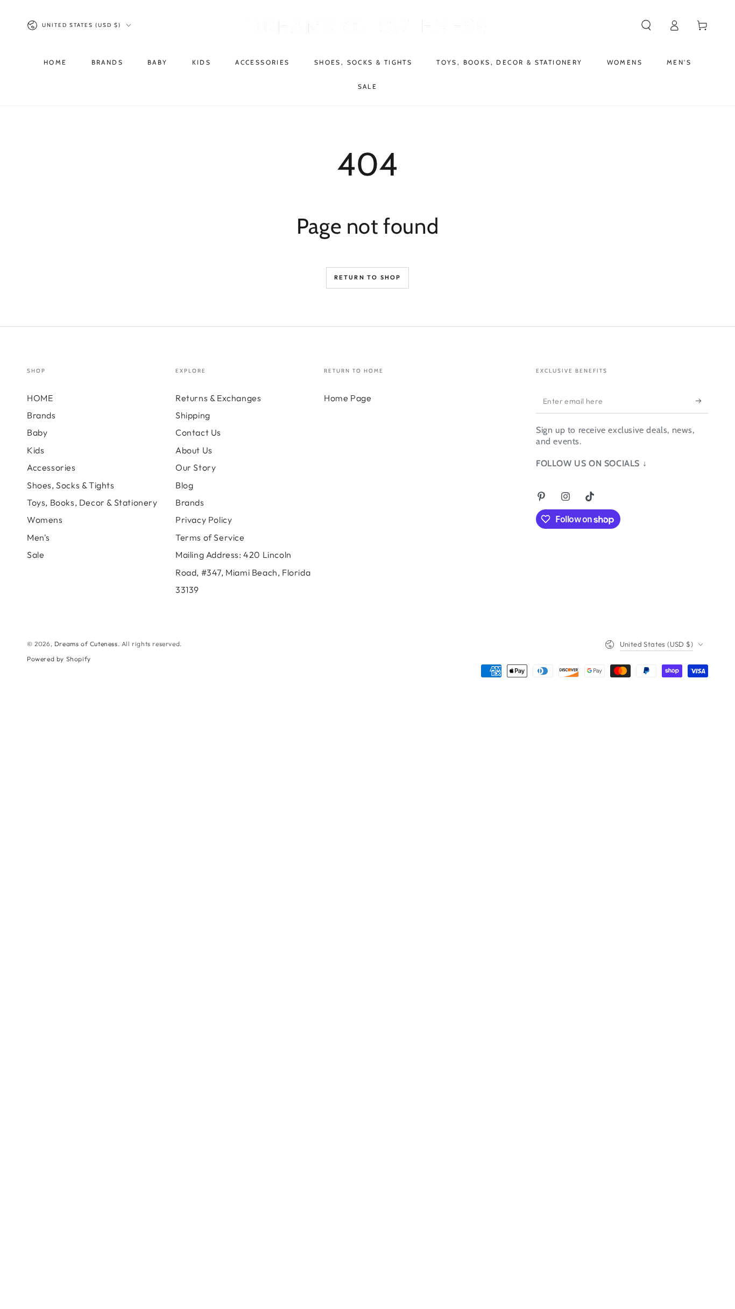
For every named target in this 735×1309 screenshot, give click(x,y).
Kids (35, 450)
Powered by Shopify (59, 659)
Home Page (347, 398)
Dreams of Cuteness (86, 644)
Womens (45, 519)
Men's (38, 537)
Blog (184, 485)
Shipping (192, 415)
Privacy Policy (203, 519)
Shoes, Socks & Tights (71, 485)
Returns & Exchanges (218, 398)
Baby (37, 432)
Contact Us (198, 432)
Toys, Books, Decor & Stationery (92, 502)
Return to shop (367, 277)
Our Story (195, 467)
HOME (40, 398)
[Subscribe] (702, 401)
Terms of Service (210, 537)
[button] (646, 25)
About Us (194, 450)
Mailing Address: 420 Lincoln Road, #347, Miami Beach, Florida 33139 (242, 572)
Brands (41, 415)
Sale (35, 554)
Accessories (51, 467)
